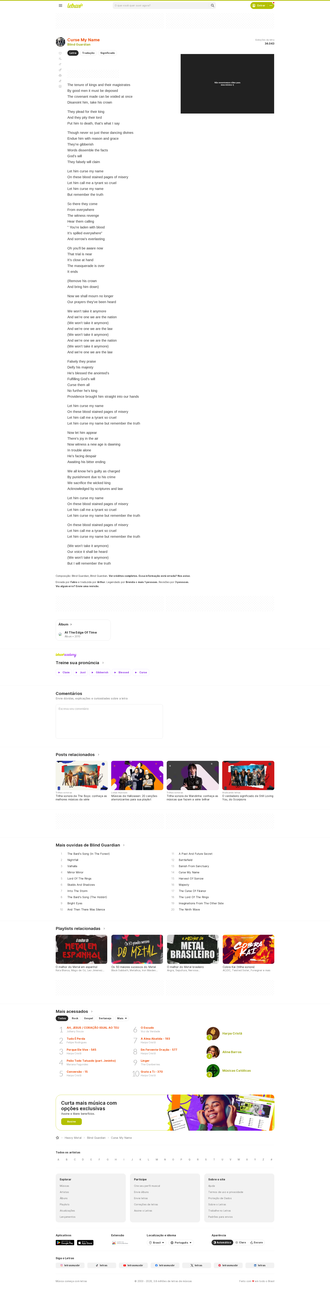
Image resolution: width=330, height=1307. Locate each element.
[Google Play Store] (65, 1242)
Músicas (64, 1185)
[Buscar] (212, 5)
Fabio (73, 582)
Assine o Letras (143, 1210)
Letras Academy (165, 655)
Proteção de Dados (220, 1198)
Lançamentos (67, 1216)
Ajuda (211, 1185)
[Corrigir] (60, 80)
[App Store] (85, 1242)
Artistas (64, 1192)
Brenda (130, 582)
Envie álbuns (141, 1192)
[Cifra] (60, 69)
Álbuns (64, 1198)
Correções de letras (146, 1204)
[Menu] (60, 5)
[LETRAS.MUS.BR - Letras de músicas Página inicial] (75, 5)
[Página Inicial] (57, 1137)
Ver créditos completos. (123, 576)
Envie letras (141, 1198)
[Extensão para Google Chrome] (120, 1242)
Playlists (64, 1204)
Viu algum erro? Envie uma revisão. (77, 586)
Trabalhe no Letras (219, 1210)
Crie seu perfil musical (147, 1185)
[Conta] (270, 5)
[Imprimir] (60, 75)
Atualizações (67, 1210)
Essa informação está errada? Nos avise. (165, 575)
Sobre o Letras (217, 1204)
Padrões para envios (220, 1216)
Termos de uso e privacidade (225, 1192)
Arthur (101, 582)
